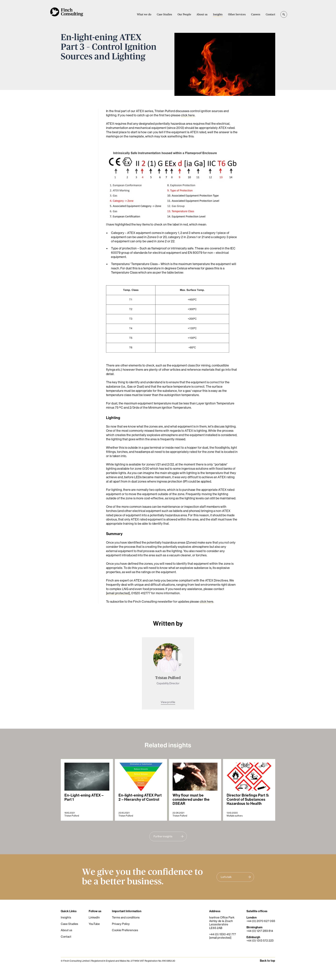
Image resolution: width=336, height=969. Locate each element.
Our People (184, 14)
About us (202, 14)
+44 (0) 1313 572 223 (260, 940)
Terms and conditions (126, 917)
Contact (270, 14)
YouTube (94, 924)
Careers (255, 14)
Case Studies (164, 14)
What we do (144, 14)
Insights (218, 14)
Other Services (237, 14)
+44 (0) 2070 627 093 (260, 921)
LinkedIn (94, 917)
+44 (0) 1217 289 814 (259, 931)
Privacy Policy (121, 924)
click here (188, 115)
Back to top (267, 960)
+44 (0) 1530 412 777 (222, 934)
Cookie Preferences (125, 930)
